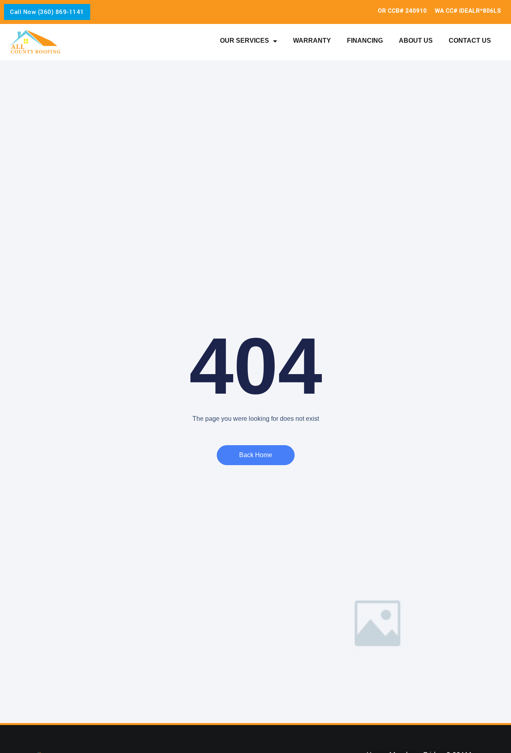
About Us (416, 40)
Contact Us (470, 40)
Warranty (312, 40)
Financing (365, 40)
